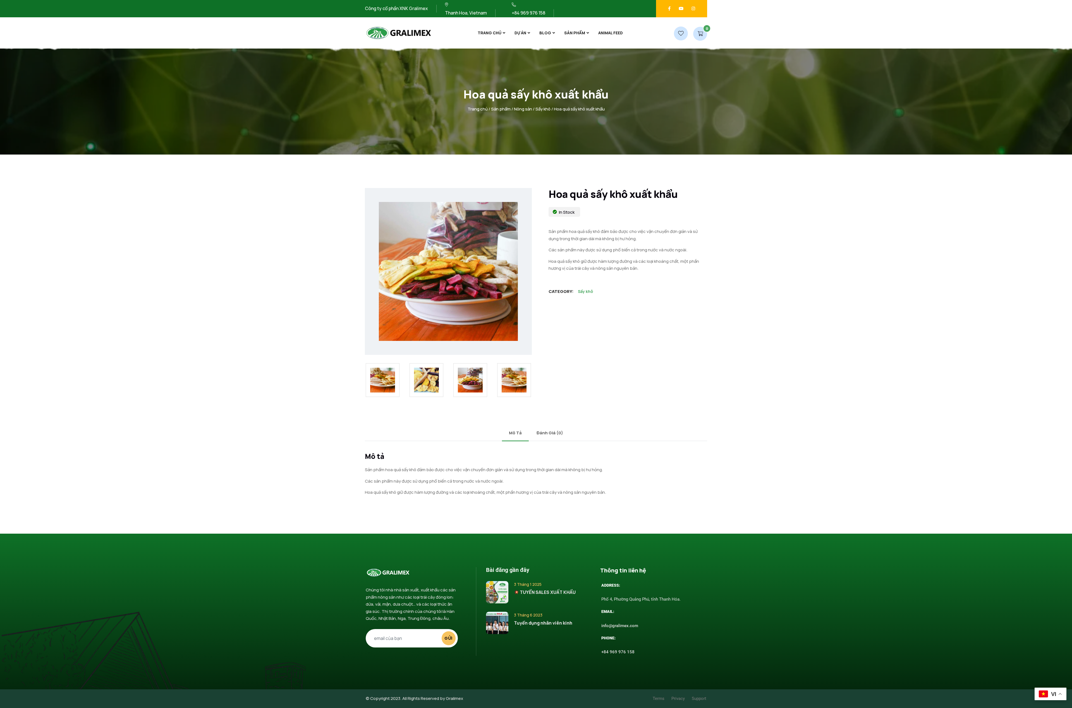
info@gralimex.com (619, 625)
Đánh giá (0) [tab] (550, 433)
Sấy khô (543, 109)
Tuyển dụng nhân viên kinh (543, 623)
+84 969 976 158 (618, 651)
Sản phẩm (574, 32)
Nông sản (523, 109)
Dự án (520, 32)
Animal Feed (610, 32)
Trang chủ (489, 32)
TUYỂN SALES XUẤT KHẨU (547, 592)
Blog (545, 32)
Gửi (448, 638)
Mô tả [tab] (515, 433)
